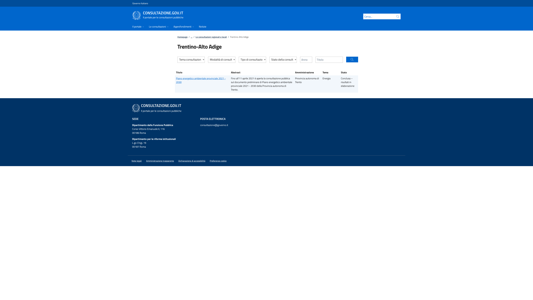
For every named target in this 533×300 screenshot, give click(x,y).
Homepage (182, 37)
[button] (352, 59)
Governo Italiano (140, 3)
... (191, 37)
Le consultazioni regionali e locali (211, 37)
